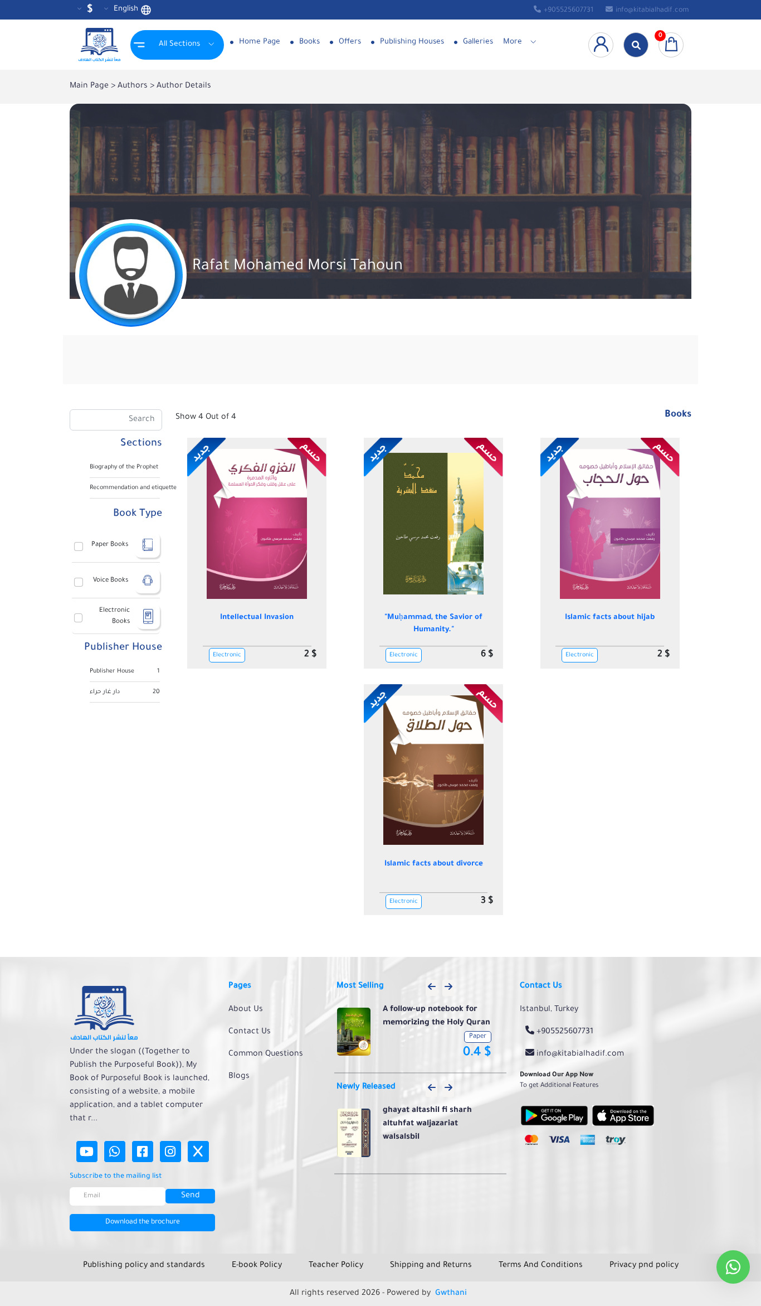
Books (308, 42)
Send (190, 1196)
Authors (134, 86)
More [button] (512, 42)
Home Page (258, 42)
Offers (348, 42)
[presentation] (431, 988)
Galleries (477, 42)
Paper (477, 1037)
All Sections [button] (179, 44)
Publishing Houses (411, 42)
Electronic (227, 655)
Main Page (90, 86)
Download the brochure (142, 1222)
